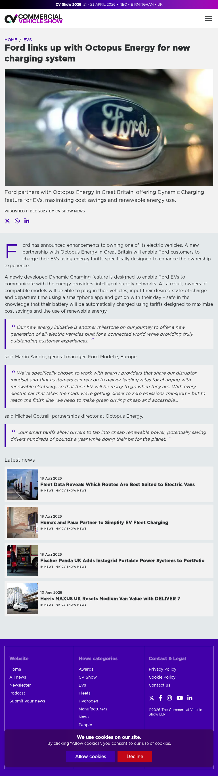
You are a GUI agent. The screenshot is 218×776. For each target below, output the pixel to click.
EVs (28, 40)
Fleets (85, 693)
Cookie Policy (162, 677)
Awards (86, 670)
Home (11, 40)
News (84, 717)
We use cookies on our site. (109, 737)
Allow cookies (90, 756)
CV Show (88, 677)
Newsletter (20, 685)
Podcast (17, 693)
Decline (135, 756)
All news (17, 677)
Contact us (159, 685)
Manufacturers (93, 709)
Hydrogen (88, 701)
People (85, 725)
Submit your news (27, 701)
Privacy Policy (162, 670)
